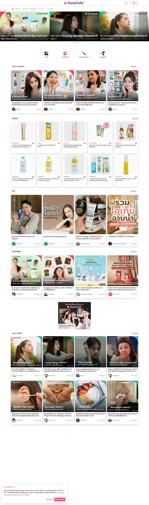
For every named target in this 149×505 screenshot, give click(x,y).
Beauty (18, 9)
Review (41, 9)
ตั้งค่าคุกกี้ (49, 499)
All (13, 9)
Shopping (33, 9)
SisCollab (49, 9)
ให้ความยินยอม (59, 499)
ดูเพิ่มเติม (133, 66)
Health (25, 9)
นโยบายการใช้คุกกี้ (23, 495)
